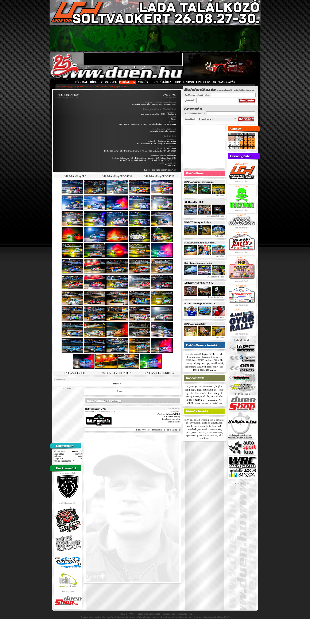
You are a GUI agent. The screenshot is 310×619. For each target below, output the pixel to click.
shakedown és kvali (139, 124)
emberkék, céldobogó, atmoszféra (162, 141)
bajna (205, 354)
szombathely (212, 367)
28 (245, 142)
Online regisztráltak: (62, 461)
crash (212, 353)
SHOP (177, 82)
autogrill (197, 354)
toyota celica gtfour (194, 435)
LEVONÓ (188, 82)
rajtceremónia (170, 124)
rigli (207, 363)
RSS (190, 614)
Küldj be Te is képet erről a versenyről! (160, 170)
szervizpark (124, 124)
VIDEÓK (143, 82)
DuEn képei (219, 196)
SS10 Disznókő (143, 143)
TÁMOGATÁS (226, 82)
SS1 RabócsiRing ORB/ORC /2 (162, 160)
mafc (197, 396)
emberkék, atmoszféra (141, 104)
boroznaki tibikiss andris (204, 422)
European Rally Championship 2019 (100, 412)
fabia (221, 390)
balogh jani (195, 386)
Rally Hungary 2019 (66, 97)
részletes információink (168, 414)
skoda (197, 403)
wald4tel (214, 403)
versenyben (157, 104)
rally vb (188, 363)
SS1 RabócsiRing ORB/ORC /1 (132, 160)
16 (253, 137)
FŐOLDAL (81, 82)
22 (249, 139)
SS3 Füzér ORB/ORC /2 (154, 151)
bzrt (220, 423)
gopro (196, 426)
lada (214, 426)
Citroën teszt (170, 165)
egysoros (73, 86)
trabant (206, 436)
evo (216, 389)
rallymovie (212, 429)
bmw (196, 420)
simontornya (190, 367)
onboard (202, 429)
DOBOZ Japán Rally (195, 323)
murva (198, 399)
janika (208, 426)
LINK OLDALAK (206, 82)
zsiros (213, 370)
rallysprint (199, 363)
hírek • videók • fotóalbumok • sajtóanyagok (158, 429)
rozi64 (214, 363)
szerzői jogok (154, 614)
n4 (204, 400)
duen (198, 357)
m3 (219, 426)
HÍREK (94, 82)
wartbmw (204, 438)
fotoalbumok (62, 86)
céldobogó (171, 114)
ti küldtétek (83, 86)
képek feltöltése (121, 86)
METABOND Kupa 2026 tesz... (200, 242)
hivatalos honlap (172, 416)
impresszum (143, 614)
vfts (220, 435)
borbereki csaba (207, 419)
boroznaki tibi (208, 387)
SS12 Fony (157, 143)
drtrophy (191, 357)
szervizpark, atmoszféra (149, 114)
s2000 (190, 403)
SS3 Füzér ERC (111, 151)
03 (241, 145)
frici (194, 360)
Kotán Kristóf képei (216, 297)
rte (220, 399)
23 (253, 139)
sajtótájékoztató (155, 124)
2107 (187, 420)
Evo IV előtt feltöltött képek (102, 86)
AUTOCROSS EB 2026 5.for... (200, 283)
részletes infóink (241, 181)
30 (253, 142)
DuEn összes (218, 317)
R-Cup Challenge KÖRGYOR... (200, 303)
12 (249, 148)
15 (249, 137)
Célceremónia (170, 143)
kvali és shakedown (120, 158)
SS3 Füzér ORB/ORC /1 (130, 151)
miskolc (209, 360)
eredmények (174, 421)
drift (193, 389)
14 (245, 137)
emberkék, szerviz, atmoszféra (163, 155)
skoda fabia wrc (198, 432)
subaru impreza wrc (214, 433)
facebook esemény (171, 419)
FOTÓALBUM (127, 82)
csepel (219, 354)
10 (230, 137)
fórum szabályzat (168, 614)
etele (188, 359)
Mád (163, 114)
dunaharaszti (207, 357)
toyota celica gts (201, 369)
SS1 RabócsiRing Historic (142, 158)
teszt (221, 367)
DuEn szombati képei (215, 216)
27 (241, 142)
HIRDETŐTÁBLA (161, 82)
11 (233, 137)
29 (249, 142)
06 (253, 145)
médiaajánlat (182, 614)
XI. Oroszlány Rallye (195, 202)
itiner (210, 393)
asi (187, 386)
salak (220, 363)
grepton (190, 393)
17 (230, 139)
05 (249, 145)
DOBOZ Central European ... (199, 181)
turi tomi (205, 403)
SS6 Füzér (171, 151)
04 (245, 145)
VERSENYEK (109, 82)
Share (119, 391)
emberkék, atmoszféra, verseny (163, 131)
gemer (201, 359)
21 (245, 139)
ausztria (189, 354)
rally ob (117, 383)
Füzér (173, 119)
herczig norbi (200, 393)
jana (202, 426)
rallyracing (212, 400)
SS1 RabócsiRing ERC (166, 158)
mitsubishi (192, 429)
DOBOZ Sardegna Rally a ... (199, 222)
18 (233, 139)
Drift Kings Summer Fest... (198, 263)
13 (241, 137)
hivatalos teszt (170, 104)
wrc (220, 403)
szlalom (201, 366)
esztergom (217, 357)
